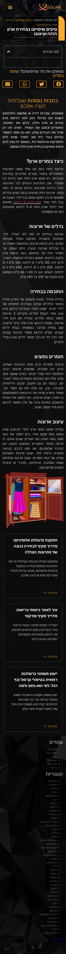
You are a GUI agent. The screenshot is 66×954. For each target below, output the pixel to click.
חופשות (53, 877)
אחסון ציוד (52, 921)
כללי (54, 866)
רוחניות (53, 803)
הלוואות (53, 881)
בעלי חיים (52, 899)
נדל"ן (54, 832)
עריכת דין (52, 814)
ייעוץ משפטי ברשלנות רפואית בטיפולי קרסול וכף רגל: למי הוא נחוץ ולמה (35, 679)
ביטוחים (53, 907)
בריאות (53, 892)
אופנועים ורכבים (49, 925)
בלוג (54, 903)
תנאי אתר (52, 760)
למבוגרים (52, 851)
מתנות (54, 836)
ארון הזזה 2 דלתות (27, 202)
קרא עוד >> (50, 593)
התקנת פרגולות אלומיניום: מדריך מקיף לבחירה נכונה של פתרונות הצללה (35, 546)
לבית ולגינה (51, 862)
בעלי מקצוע (51, 895)
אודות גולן (52, 764)
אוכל (54, 929)
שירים (54, 792)
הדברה (53, 884)
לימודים (53, 858)
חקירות (53, 873)
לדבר (54, 756)
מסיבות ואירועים (49, 847)
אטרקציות (52, 918)
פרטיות (53, 767)
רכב (55, 799)
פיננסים (53, 810)
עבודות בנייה (51, 825)
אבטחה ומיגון (50, 932)
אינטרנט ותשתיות (48, 914)
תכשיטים (52, 781)
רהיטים (39, 20)
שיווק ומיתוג (51, 795)
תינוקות (53, 784)
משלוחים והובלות (48, 840)
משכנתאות (51, 844)
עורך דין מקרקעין (48, 821)
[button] (10, 7)
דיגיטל (54, 888)
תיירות (54, 788)
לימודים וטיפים (50, 855)
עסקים (53, 818)
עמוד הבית (51, 753)
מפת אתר (52, 749)
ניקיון (54, 829)
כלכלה (53, 869)
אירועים (53, 910)
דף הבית (52, 20)
